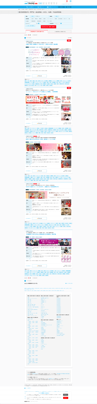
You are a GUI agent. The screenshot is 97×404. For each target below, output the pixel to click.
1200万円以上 (59, 309)
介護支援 (44, 82)
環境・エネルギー (43, 315)
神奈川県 (48, 132)
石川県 (33, 337)
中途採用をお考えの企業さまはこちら (67, 4)
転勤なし (38, 128)
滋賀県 (30, 344)
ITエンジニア (30, 303)
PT (30, 128)
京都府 (33, 344)
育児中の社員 (68, 226)
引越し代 (46, 131)
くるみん (31, 275)
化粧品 (34, 80)
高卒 (35, 85)
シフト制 (63, 82)
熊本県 (47, 85)
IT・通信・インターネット (45, 297)
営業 (25, 80)
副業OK (42, 327)
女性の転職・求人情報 (60, 335)
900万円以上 (59, 305)
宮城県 (37, 321)
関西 (39, 132)
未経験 (57, 131)
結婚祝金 (66, 129)
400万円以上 (59, 299)
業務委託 (42, 341)
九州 (40, 3)
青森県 (30, 321)
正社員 (49, 131)
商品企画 (48, 175)
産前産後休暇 (27, 129)
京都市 (30, 347)
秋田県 (30, 322)
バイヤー (54, 80)
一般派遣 (42, 345)
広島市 (33, 353)
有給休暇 (31, 131)
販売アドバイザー (40, 80)
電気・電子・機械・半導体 (31, 304)
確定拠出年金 (50, 129)
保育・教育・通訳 (30, 314)
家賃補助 (60, 128)
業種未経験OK (59, 317)
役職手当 (57, 177)
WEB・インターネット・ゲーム (32, 315)
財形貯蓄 (69, 272)
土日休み (40, 273)
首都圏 (37, 132)
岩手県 (33, 321)
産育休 (64, 226)
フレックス (55, 128)
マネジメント (65, 80)
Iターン (41, 82)
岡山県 (37, 350)
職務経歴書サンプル (38, 391)
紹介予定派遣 (43, 346)
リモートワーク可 (43, 326)
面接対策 (58, 330)
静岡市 (30, 342)
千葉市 (30, 330)
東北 (28, 320)
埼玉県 (52, 132)
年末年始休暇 (27, 131)
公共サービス (30, 310)
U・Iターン (37, 82)
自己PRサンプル (59, 323)
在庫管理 (58, 80)
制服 (37, 129)
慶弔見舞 (70, 131)
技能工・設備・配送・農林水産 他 (32, 309)
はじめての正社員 (31, 85)
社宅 (57, 129)
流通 (30, 80)
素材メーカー (43, 299)
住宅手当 (46, 129)
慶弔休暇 (26, 85)
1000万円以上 (59, 306)
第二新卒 (69, 80)
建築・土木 (29, 302)
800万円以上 (59, 304)
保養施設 (64, 273)
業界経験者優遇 (27, 82)
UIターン (31, 272)
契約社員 (42, 340)
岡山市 (30, 353)
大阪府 (37, 344)
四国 (28, 354)
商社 (42, 303)
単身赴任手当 (67, 82)
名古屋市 (37, 342)
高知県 (30, 356)
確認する (65, 397)
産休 (57, 82)
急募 (59, 223)
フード (42, 308)
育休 (59, 82)
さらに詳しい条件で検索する (31, 25)
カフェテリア (37, 131)
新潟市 (30, 335)
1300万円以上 (59, 310)
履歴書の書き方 (44, 391)
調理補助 (50, 80)
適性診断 (66, 391)
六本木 (26, 175)
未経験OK (42, 333)
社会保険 (42, 131)
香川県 (33, 355)
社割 (37, 226)
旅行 (36, 80)
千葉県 (33, 328)
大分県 (33, 360)
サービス (42, 304)
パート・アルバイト (44, 344)
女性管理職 (53, 82)
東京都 (45, 132)
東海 (42, 132)
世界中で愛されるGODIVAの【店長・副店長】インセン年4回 (40, 139)
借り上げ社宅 (61, 129)
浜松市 (33, 342)
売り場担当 (46, 80)
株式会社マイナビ (35, 373)
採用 (61, 80)
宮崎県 (37, 360)
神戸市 (30, 348)
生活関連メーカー (43, 302)
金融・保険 (42, 310)
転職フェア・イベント (61, 391)
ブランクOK (26, 275)
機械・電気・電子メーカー (45, 298)
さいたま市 (33, 330)
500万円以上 (59, 300)
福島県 (37, 322)
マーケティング (38, 175)
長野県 (37, 334)
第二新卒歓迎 (43, 322)
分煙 (50, 82)
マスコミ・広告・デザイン (45, 309)
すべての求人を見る (69, 283)
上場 (50, 273)
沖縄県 (33, 361)
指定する (33, 16)
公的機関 (42, 316)
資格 (57, 329)
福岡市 (30, 362)
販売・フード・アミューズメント (32, 298)
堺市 (36, 347)
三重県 (30, 341)
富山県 (30, 337)
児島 (25, 270)
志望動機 (58, 324)
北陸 (28, 336)
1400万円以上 (59, 311)
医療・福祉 (29, 299)
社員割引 (41, 226)
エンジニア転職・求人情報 (60, 334)
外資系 (57, 223)
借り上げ (60, 131)
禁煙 (47, 82)
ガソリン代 (34, 129)
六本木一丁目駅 (49, 226)
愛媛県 (37, 355)
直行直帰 (30, 132)
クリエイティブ (30, 308)
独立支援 (46, 128)
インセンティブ (65, 177)
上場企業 (42, 334)
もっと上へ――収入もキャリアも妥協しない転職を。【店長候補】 (42, 91)
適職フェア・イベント (60, 325)
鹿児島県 (51, 85)
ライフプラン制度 (65, 131)
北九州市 (33, 362)
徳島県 (30, 355)
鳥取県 (30, 350)
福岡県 (44, 85)
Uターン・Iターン (59, 328)
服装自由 (42, 328)
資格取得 (38, 177)
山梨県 (33, 334)
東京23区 (37, 330)
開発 (42, 175)
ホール (45, 223)
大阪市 (33, 347)
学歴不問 (63, 223)
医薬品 (39, 270)
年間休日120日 (54, 273)
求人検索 (26, 391)
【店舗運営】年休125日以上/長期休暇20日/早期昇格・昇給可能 (41, 234)
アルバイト (53, 131)
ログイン (67, 2)
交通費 (31, 177)
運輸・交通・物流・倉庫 (44, 314)
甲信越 (29, 333)
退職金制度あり (43, 332)
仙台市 (30, 323)
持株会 (65, 272)
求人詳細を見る (28, 123)
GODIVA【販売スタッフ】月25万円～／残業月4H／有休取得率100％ (42, 186)
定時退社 (67, 175)
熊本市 (37, 362)
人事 (55, 270)
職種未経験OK (59, 316)
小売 (28, 80)
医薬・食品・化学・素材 (31, 305)
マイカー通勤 (32, 82)
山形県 (33, 322)
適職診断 (58, 331)
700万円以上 (59, 303)
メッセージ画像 (28, 117)
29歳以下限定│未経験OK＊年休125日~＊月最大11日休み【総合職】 (42, 44)
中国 (28, 349)
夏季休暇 (69, 129)
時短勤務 (34, 226)
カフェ (38, 85)
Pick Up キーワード (31, 391)
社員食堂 (54, 129)
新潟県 (30, 334)
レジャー (42, 305)
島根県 (33, 350)
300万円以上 (59, 298)
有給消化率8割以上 (44, 323)
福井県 (37, 337)
